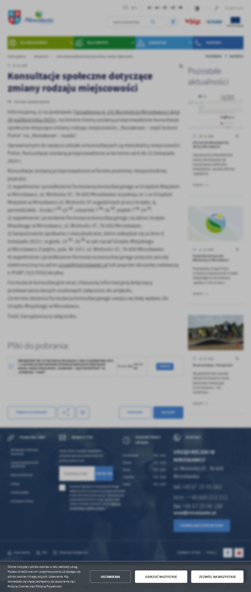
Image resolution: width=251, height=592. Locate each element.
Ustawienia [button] (110, 576)
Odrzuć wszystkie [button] (161, 576)
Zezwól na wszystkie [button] (217, 576)
